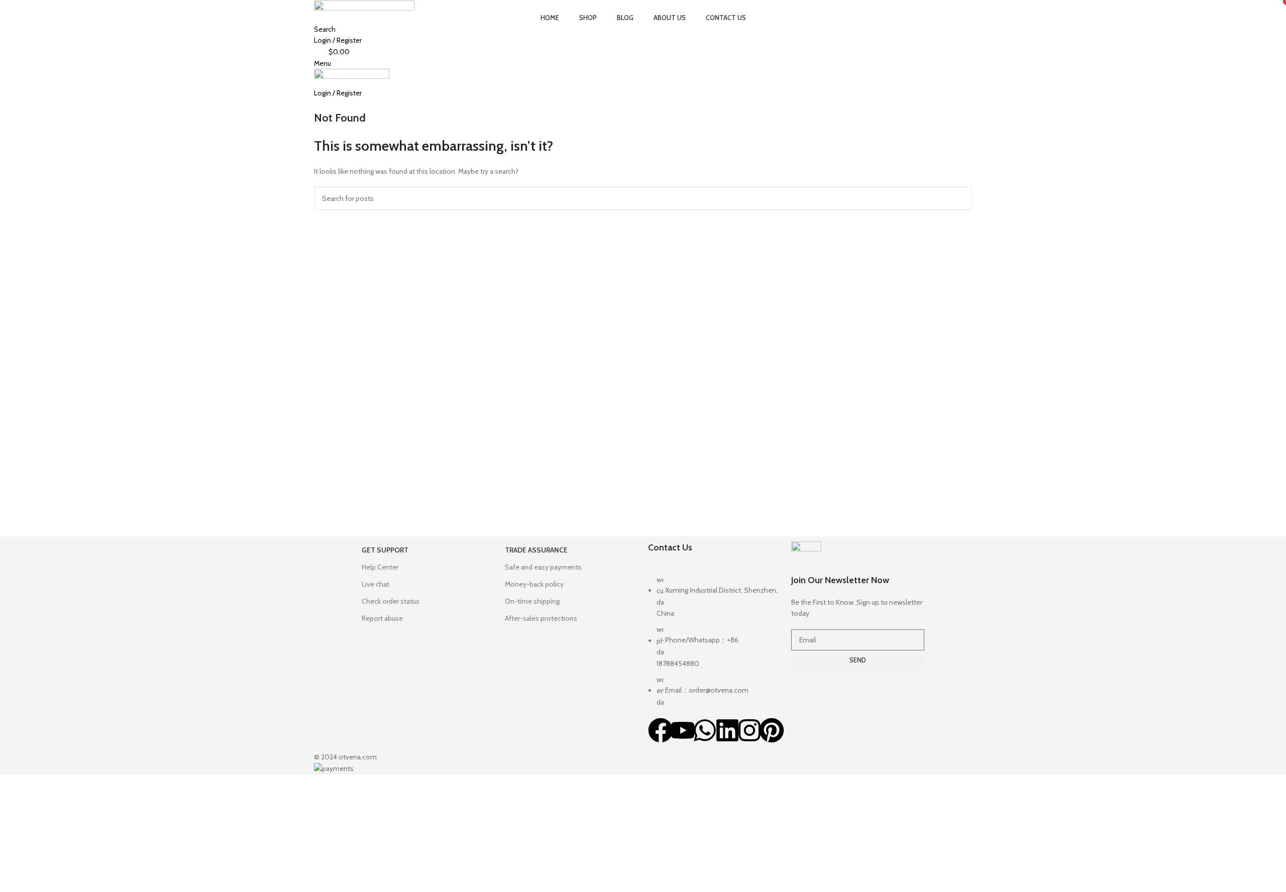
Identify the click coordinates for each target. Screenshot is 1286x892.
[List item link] (714, 646)
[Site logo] (364, 5)
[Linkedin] (727, 730)
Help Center (380, 567)
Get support (385, 549)
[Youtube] (682, 730)
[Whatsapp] (704, 730)
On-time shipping (532, 601)
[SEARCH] (960, 198)
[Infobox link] (857, 580)
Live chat (375, 584)
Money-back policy (534, 584)
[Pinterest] (771, 730)
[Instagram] (749, 730)
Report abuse (382, 618)
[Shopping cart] (316, 103)
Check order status (390, 601)
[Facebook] (660, 730)
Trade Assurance (536, 549)
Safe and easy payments (543, 567)
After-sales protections (541, 618)
